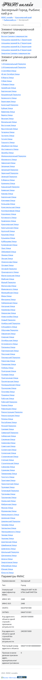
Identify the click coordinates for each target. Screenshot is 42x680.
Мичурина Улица (8, 299)
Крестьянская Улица (9, 228)
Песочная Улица (8, 354)
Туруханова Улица (8, 497)
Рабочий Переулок (9, 402)
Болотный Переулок (9, 105)
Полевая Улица (7, 374)
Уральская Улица (8, 501)
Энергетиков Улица (9, 562)
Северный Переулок (9, 432)
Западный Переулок (9, 170)
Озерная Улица (7, 337)
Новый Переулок (8, 320)
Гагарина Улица (7, 132)
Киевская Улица (8, 190)
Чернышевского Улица (10, 531)
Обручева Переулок (9, 330)
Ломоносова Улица (9, 262)
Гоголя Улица (6, 139)
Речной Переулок (8, 426)
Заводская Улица (8, 163)
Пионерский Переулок (10, 357)
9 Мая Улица (6, 81)
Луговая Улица (7, 265)
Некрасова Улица (8, 313)
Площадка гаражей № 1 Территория (16, 40)
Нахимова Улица (8, 310)
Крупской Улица (8, 231)
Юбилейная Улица (9, 566)
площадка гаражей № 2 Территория (16, 43)
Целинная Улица (8, 518)
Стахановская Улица (9, 456)
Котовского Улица (8, 217)
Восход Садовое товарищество (14, 36)
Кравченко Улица (8, 221)
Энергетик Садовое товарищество (15, 53)
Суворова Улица (8, 467)
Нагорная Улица (8, 306)
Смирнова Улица (8, 443)
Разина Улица (7, 405)
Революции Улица (8, 409)
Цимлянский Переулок (10, 521)
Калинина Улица (8, 183)
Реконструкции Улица (10, 415)
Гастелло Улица (7, 135)
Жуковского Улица (9, 159)
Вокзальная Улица (9, 122)
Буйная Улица (7, 108)
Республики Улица (9, 422)
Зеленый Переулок (9, 176)
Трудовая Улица (8, 487)
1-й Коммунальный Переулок (13, 64)
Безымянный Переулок (11, 94)
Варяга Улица (7, 115)
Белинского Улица (9, 98)
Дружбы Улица (7, 152)
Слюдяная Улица (8, 439)
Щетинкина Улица (9, 555)
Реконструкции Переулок (12, 412)
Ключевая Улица (8, 200)
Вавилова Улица (8, 112)
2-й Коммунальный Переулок (13, 67)
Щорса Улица (7, 559)
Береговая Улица (8, 101)
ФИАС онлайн (7, 17)
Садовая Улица (7, 429)
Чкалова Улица (7, 538)
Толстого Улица (7, 477)
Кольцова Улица (8, 204)
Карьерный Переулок (10, 187)
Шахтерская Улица (9, 542)
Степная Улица (7, 460)
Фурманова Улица (8, 511)
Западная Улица (8, 166)
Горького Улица (8, 142)
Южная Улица (7, 569)
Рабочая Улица (7, 398)
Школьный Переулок (10, 552)
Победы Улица (7, 368)
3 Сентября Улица (8, 71)
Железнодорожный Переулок (13, 156)
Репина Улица (7, 419)
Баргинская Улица (8, 91)
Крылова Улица (7, 234)
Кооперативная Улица (10, 211)
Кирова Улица (7, 193)
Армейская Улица (8, 88)
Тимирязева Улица (9, 473)
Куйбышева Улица (9, 241)
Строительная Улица (10, 463)
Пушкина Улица (7, 395)
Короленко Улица (8, 214)
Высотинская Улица (9, 129)
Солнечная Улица (8, 453)
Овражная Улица (8, 333)
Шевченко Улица (8, 548)
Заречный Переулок (9, 173)
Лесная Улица (7, 258)
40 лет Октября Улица (10, 74)
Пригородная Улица (9, 378)
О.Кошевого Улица (9, 327)
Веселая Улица (7, 118)
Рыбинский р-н (10, 20)
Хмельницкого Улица (10, 514)
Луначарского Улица (10, 272)
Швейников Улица (9, 545)
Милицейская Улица (9, 292)
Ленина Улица (7, 255)
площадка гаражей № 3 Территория (16, 46)
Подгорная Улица (8, 371)
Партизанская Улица (10, 350)
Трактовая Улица (8, 480)
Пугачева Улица (8, 391)
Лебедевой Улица (8, 251)
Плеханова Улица (8, 364)
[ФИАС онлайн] (17, 4)
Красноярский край (23, 17)
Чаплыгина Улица (8, 528)
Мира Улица (6, 296)
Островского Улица (9, 344)
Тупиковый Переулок (10, 490)
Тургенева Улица (8, 494)
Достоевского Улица (9, 149)
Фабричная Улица (8, 504)
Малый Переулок (8, 282)
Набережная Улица (9, 303)
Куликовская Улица (9, 245)
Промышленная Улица (10, 385)
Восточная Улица (8, 125)
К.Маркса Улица (8, 180)
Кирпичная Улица (8, 197)
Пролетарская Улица (10, 381)
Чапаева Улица (7, 525)
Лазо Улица (6, 248)
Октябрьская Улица (9, 340)
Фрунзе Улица (7, 508)
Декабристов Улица (9, 146)
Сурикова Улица (8, 470)
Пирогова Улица (8, 361)
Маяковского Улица (9, 289)
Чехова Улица (7, 535)
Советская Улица (8, 446)
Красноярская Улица (10, 224)
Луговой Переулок (9, 269)
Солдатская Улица (8, 449)
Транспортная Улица (10, 484)
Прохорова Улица (8, 388)
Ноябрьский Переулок (10, 323)
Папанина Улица (8, 347)
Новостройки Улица (9, 316)
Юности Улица (7, 572)
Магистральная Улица (10, 275)
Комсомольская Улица (10, 207)
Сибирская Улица (8, 436)
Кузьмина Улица (8, 238)
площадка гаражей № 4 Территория (16, 50)
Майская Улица (7, 279)
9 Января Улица (7, 84)
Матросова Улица (8, 286)
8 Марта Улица (7, 77)
